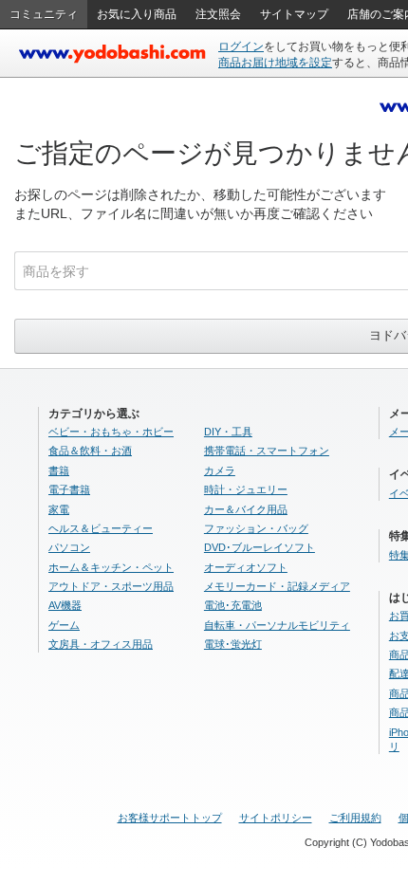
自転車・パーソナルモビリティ (277, 625)
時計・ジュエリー (245, 489)
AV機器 (65, 605)
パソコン (69, 547)
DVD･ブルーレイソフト (259, 547)
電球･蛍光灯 (233, 644)
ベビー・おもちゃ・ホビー (111, 431)
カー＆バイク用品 (245, 509)
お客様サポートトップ (170, 817)
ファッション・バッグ (256, 528)
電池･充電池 (233, 605)
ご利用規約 (355, 817)
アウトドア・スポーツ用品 (111, 586)
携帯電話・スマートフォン (266, 450)
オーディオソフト (245, 567)
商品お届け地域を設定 (275, 62)
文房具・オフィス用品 (100, 644)
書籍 (58, 470)
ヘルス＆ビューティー (100, 528)
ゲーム (64, 625)
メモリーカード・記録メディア (277, 586)
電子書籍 (69, 489)
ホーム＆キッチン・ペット (111, 567)
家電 (58, 509)
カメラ (219, 470)
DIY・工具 (228, 431)
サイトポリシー (275, 817)
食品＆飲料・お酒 (90, 450)
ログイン (241, 46)
